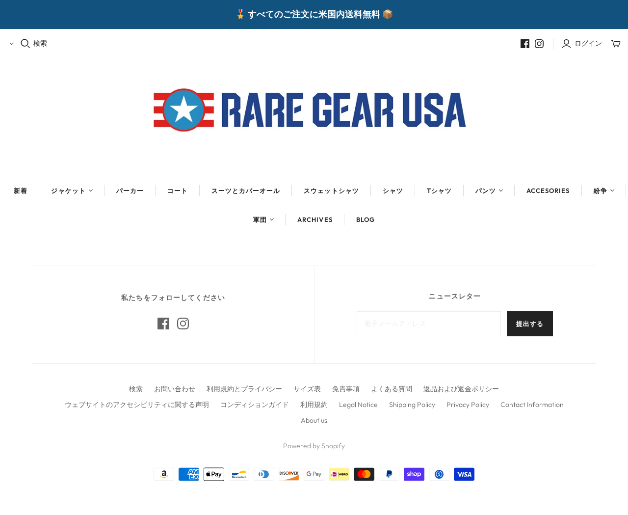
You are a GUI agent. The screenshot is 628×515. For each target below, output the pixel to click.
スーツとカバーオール (245, 190)
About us (314, 420)
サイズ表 (307, 388)
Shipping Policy (412, 404)
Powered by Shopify (314, 445)
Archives (314, 219)
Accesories (548, 190)
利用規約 (314, 404)
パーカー (130, 190)
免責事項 (346, 388)
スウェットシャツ (331, 190)
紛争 (600, 190)
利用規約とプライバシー (244, 388)
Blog (365, 219)
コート (177, 190)
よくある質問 (391, 388)
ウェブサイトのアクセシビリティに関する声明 (137, 404)
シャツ (393, 190)
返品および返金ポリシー (461, 388)
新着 (20, 190)
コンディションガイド (254, 404)
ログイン (588, 43)
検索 (40, 43)
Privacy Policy (467, 404)
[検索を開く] (25, 44)
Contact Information (532, 404)
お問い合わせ (174, 388)
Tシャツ (439, 190)
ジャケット (68, 190)
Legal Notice (358, 404)
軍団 (260, 219)
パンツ (485, 190)
